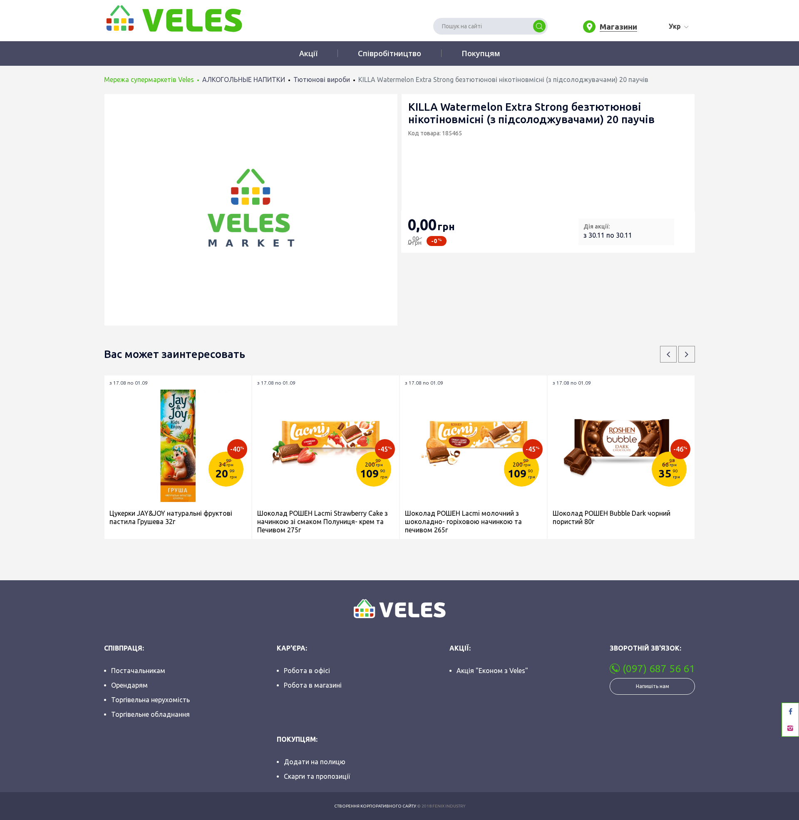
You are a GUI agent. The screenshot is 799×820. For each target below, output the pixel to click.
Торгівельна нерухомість (150, 699)
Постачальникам (138, 670)
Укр (675, 26)
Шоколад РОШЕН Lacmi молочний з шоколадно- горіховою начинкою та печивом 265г (463, 521)
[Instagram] (790, 728)
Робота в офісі (307, 670)
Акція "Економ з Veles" (492, 670)
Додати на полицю (314, 761)
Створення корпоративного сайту (375, 806)
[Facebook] (790, 711)
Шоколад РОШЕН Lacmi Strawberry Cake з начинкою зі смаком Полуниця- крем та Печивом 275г (322, 521)
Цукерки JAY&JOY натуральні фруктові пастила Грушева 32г (170, 517)
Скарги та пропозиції (317, 776)
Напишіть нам (652, 686)
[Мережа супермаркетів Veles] (173, 18)
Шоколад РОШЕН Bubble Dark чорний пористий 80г (611, 517)
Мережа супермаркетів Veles (149, 79)
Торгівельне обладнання (150, 714)
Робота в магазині (313, 685)
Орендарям (129, 685)
